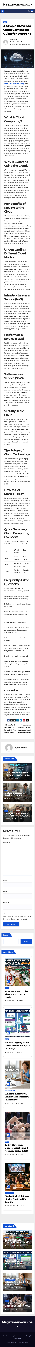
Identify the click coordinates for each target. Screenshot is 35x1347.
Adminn (15, 39)
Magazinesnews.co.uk (17, 4)
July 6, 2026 (11, 1103)
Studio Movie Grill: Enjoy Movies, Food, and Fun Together (17, 1199)
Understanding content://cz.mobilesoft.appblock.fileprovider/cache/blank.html (24, 728)
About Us (13, 1342)
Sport (7, 988)
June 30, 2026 (11, 1205)
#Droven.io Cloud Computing (20, 44)
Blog (6, 1039)
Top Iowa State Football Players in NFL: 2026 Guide (17, 994)
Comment (7, 842)
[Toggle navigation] (16, 11)
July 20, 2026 (11, 1001)
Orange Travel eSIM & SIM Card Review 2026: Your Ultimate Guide (16, 815)
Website (6, 902)
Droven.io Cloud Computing (14, 83)
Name (5, 880)
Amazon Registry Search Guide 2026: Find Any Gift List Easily (17, 1045)
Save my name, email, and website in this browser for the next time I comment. (17, 917)
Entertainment (9, 1192)
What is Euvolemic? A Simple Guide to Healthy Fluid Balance (17, 1097)
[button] (29, 11)
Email (5, 891)
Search (6, 935)
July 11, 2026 (11, 1052)
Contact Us (21, 1342)
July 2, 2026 (11, 1154)
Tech (5, 22)
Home (8, 1342)
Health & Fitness (9, 1090)
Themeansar (17, 1338)
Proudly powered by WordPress (12, 1336)
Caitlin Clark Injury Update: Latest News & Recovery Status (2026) (16, 1148)
